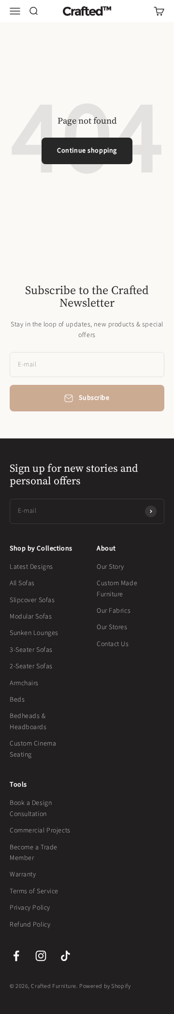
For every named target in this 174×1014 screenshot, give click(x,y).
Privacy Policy (30, 908)
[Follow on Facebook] (16, 955)
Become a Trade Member (34, 853)
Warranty (23, 874)
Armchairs (24, 683)
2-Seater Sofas (31, 666)
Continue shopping (87, 150)
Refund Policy (30, 925)
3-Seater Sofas (31, 650)
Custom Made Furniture (117, 588)
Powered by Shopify (104, 986)
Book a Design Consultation (31, 808)
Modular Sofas (31, 616)
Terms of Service (34, 891)
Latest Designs (31, 567)
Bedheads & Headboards (28, 721)
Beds (17, 699)
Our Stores (112, 627)
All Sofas (22, 583)
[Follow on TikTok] (65, 955)
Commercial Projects (40, 830)
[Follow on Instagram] (40, 955)
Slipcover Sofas (32, 600)
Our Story (110, 567)
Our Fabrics (113, 611)
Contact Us (113, 644)
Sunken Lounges (34, 633)
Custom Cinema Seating (33, 749)
